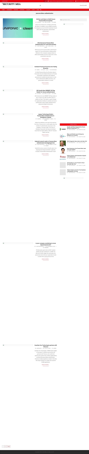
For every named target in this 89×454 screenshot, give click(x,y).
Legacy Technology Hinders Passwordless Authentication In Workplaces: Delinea (45, 116)
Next (9, 446)
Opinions (46, 247)
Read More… (46, 33)
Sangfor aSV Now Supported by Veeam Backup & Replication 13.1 (61, 1)
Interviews (53, 69)
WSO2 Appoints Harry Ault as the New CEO (77, 141)
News (54, 22)
